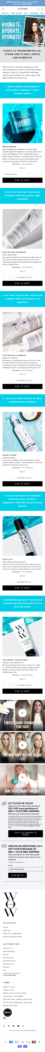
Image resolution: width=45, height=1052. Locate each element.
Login (5, 927)
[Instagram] (8, 1026)
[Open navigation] (3, 9)
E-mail (10, 865)
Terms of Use (8, 990)
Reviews (6, 967)
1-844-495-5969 (9, 975)
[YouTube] (18, 1026)
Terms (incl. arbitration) (28, 825)
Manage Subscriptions (12, 937)
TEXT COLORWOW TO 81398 (25, 834)
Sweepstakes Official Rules (14, 993)
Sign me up (17, 875)
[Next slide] (43, 3)
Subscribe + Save (37, 13)
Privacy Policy (9, 987)
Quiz (26, 13)
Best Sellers (16, 13)
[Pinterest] (13, 1026)
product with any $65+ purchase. (22, 3)
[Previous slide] (1, 3)
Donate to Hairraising (12, 933)
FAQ (4, 970)
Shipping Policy (9, 961)
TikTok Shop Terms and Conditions (17, 1002)
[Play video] (22, 713)
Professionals (9, 951)
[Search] (38, 9)
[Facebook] (4, 1026)
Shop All (5, 13)
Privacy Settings (10, 1005)
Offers (6, 954)
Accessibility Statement (13, 996)
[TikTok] (23, 1026)
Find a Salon (8, 958)
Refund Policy (9, 964)
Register (6, 930)
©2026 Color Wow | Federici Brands (22, 1030)
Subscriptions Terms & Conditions (17, 999)
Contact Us (8, 948)
